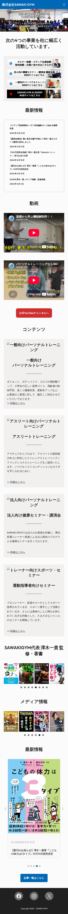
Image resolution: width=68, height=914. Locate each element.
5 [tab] (36, 687)
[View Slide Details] (11, 673)
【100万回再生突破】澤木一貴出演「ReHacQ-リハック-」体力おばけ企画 (32, 154)
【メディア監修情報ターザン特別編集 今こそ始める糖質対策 (33, 127)
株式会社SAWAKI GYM (18, 5)
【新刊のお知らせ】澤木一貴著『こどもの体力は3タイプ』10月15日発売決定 (33, 167)
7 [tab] (43, 687)
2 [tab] (25, 687)
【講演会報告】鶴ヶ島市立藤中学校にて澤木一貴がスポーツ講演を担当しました (33, 140)
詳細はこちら (17, 403)
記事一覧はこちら (34, 877)
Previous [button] (7, 674)
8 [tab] (47, 687)
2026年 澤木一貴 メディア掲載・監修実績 (27, 179)
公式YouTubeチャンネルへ (34, 313)
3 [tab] (28, 687)
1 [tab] (21, 687)
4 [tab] (32, 687)
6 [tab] (39, 687)
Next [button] (61, 674)
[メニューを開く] (64, 5)
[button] (28, 866)
